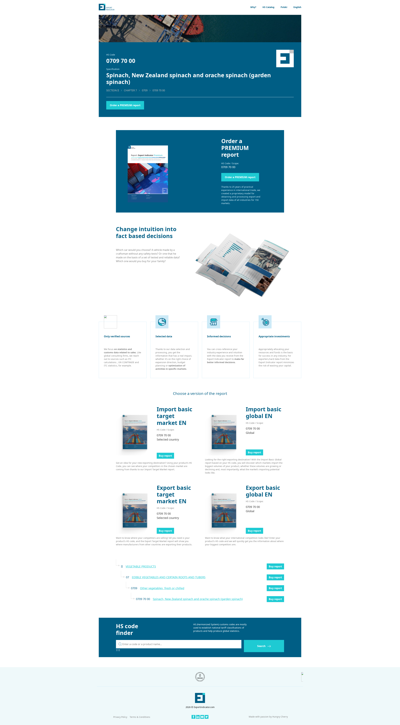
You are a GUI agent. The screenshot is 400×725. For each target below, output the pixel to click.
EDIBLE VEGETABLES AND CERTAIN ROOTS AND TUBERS (168, 577)
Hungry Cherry (280, 716)
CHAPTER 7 (130, 90)
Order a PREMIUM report (125, 105)
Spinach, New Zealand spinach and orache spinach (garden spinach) (198, 599)
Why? (253, 7)
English (297, 7)
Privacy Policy (120, 716)
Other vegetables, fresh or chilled (162, 588)
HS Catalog (268, 7)
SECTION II (112, 90)
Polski (284, 7)
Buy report (165, 455)
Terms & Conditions (140, 716)
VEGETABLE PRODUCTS (141, 566)
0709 (145, 90)
